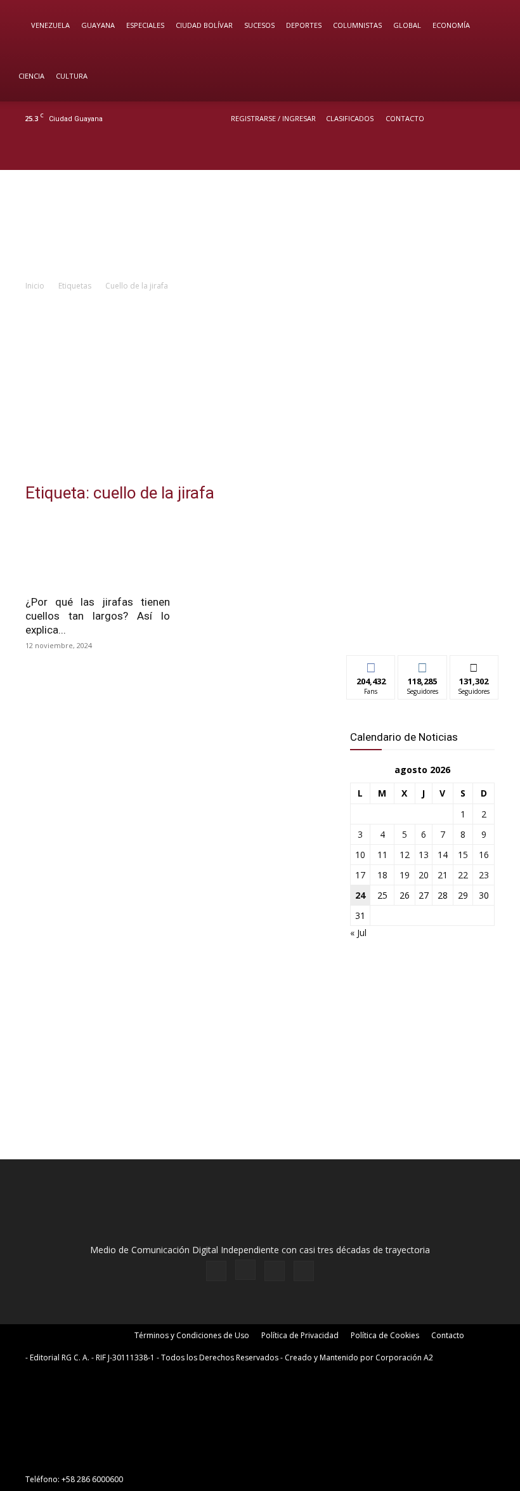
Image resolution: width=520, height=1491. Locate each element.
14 (443, 855)
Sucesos (259, 25)
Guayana (98, 25)
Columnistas (357, 25)
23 (484, 875)
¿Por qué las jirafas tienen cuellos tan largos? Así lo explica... (97, 616)
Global (407, 25)
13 (424, 855)
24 (360, 895)
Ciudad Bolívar (204, 25)
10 (360, 855)
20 (424, 875)
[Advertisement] (260, 388)
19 (405, 875)
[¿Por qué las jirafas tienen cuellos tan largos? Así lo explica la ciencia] (97, 551)
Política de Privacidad (300, 1335)
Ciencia (31, 76)
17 (360, 875)
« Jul (358, 933)
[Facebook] (435, 153)
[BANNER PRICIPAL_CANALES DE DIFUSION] (260, 224)
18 (382, 875)
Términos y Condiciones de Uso (191, 1335)
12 (405, 855)
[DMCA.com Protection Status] (120, 1456)
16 (484, 855)
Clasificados (350, 118)
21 (443, 875)
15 (463, 855)
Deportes (304, 25)
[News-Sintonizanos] (422, 624)
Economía (451, 25)
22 (463, 875)
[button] (492, 26)
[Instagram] (455, 153)
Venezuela (50, 25)
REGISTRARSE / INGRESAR (273, 118)
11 (382, 855)
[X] (476, 153)
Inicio (34, 285)
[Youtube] (497, 153)
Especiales (145, 25)
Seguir (422, 665)
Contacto (405, 118)
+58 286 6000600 (92, 1479)
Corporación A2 (404, 1357)
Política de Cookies (385, 1335)
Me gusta (371, 665)
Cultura (72, 76)
